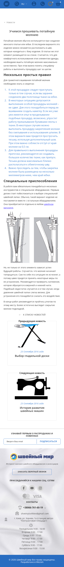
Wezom (39, 562)
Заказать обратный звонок (32, 472)
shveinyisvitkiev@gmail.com (35, 513)
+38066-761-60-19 (33, 507)
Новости (10, 22)
